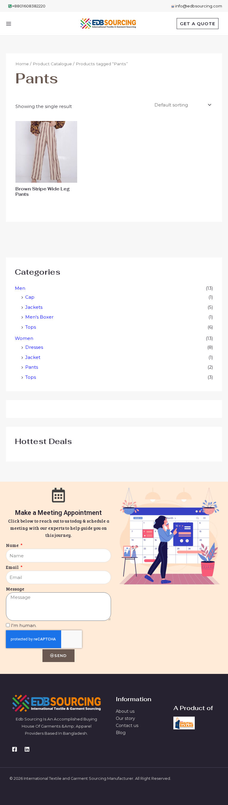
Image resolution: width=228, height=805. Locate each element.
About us (125, 711)
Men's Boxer (39, 317)
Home (22, 63)
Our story (125, 718)
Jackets (33, 307)
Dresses (34, 347)
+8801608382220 (28, 6)
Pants (31, 367)
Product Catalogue (52, 63)
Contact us (127, 725)
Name (13, 545)
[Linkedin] (27, 749)
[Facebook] (14, 749)
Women (24, 338)
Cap (29, 297)
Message (15, 589)
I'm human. (24, 625)
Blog (121, 732)
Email (13, 567)
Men (20, 288)
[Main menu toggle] (8, 24)
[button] (197, 23)
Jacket (32, 357)
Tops (30, 327)
